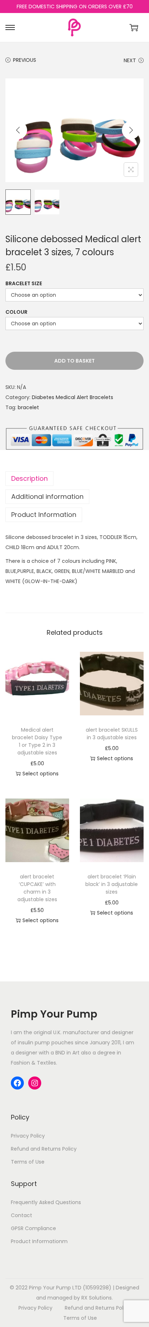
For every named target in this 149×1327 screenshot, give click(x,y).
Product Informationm (39, 1241)
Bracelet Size (23, 283)
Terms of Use (27, 1161)
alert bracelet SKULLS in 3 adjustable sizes (112, 733)
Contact (21, 1215)
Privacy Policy (28, 1135)
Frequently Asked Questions (46, 1202)
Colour (16, 312)
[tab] (74, 478)
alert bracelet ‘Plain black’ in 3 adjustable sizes (111, 884)
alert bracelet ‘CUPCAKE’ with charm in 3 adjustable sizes (37, 888)
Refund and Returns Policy (44, 1148)
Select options (40, 773)
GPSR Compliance (33, 1228)
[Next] (131, 130)
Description (29, 478)
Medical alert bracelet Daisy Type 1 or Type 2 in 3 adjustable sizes (37, 741)
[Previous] (18, 130)
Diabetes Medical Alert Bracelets (72, 397)
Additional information (47, 496)
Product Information (43, 514)
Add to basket (74, 360)
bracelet (28, 407)
